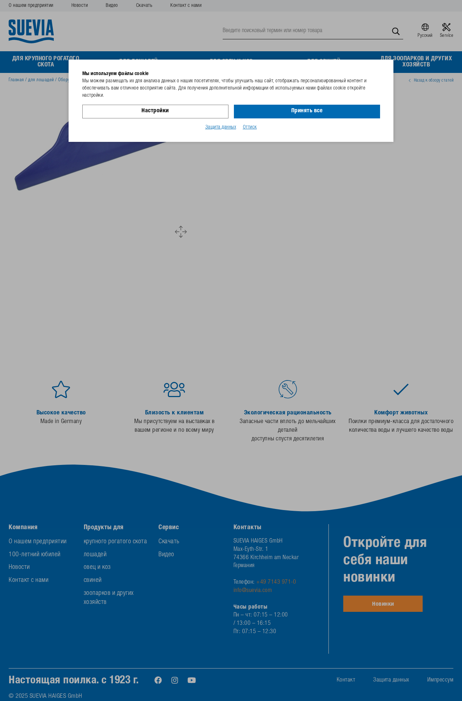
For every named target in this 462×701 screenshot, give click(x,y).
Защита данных (220, 127)
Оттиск (250, 127)
